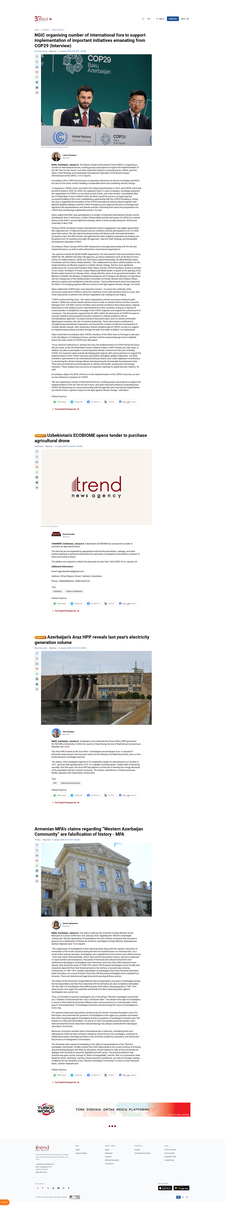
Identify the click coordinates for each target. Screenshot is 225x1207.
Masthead (108, 1153)
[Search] (143, 18)
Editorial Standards (112, 1160)
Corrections (109, 1164)
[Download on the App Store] (165, 1188)
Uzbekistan (57, 591)
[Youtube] (53, 1188)
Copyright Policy (170, 1157)
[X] (48, 1188)
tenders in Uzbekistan (74, 591)
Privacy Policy (169, 1153)
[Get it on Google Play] (181, 1188)
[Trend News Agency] (42, 1148)
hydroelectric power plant (70, 783)
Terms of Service (170, 1150)
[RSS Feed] (69, 1188)
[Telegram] (58, 1188)
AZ (183, 1197)
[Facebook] (43, 1188)
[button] (37, 56)
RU (187, 1197)
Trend (80, 175)
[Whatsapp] (38, 1188)
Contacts (108, 1157)
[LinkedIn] (63, 1188)
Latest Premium (81, 1153)
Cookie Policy (169, 1160)
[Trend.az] (43, 18)
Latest (77, 1150)
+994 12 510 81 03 (42, 1169)
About (107, 1150)
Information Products (142, 1153)
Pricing (137, 1150)
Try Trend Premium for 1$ (66, 409)
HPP (55, 783)
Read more (66, 158)
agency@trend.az (41, 1172)
